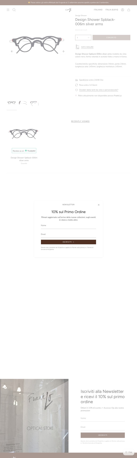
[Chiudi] (98, 205)
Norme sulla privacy (78, 247)
